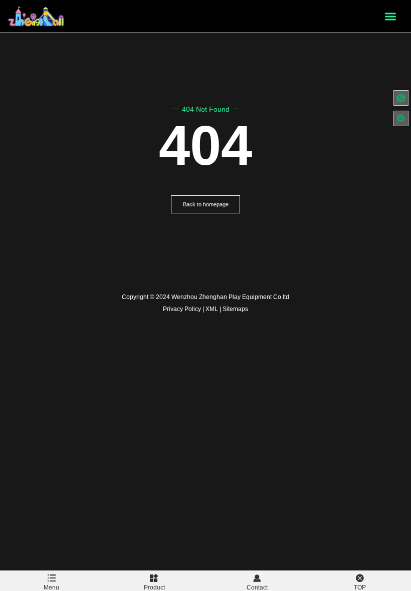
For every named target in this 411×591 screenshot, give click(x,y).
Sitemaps (235, 309)
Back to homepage (206, 204)
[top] (401, 118)
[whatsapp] (401, 98)
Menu (51, 587)
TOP (360, 587)
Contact (257, 587)
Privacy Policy (182, 309)
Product (154, 587)
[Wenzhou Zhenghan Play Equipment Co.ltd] (36, 16)
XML (212, 309)
